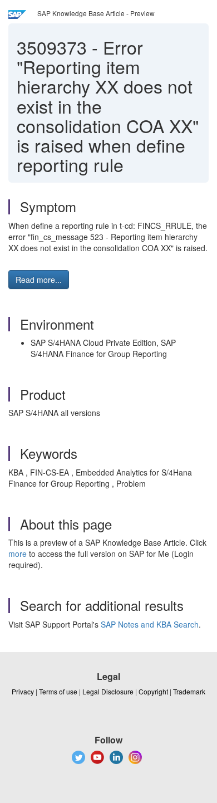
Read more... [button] (39, 279)
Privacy (23, 691)
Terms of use (58, 691)
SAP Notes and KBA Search (150, 624)
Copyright (153, 691)
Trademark (189, 691)
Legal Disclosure (108, 691)
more (17, 553)
